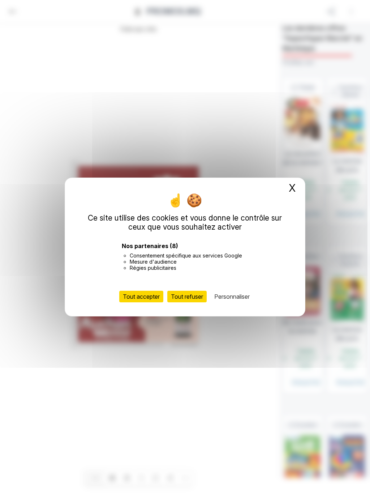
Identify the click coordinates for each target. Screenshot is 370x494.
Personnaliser (232, 296)
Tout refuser (187, 296)
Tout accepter (141, 296)
